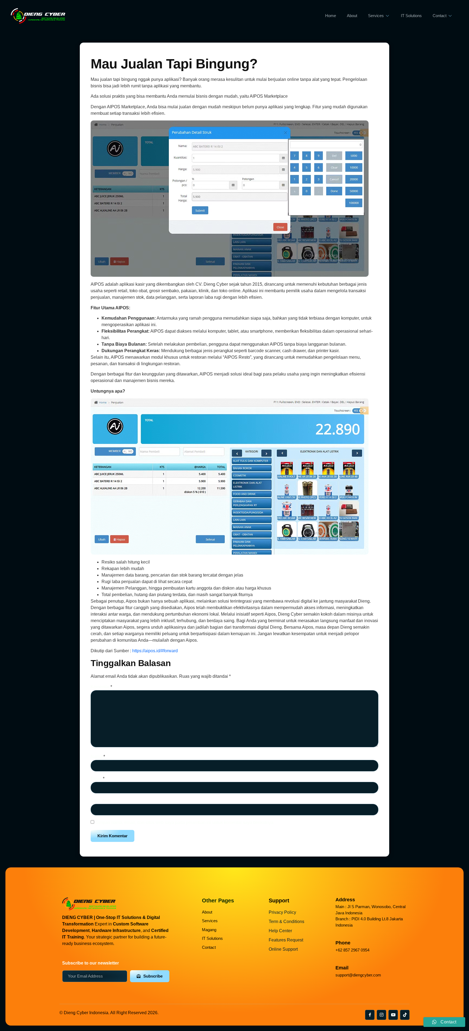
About (352, 15)
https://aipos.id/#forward (155, 650)
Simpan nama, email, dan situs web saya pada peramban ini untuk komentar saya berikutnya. (184, 822)
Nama (98, 756)
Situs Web (100, 800)
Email (97, 778)
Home (330, 15)
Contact (439, 15)
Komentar (101, 687)
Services (376, 15)
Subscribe (153, 976)
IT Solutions (411, 15)
